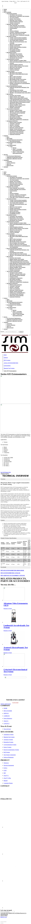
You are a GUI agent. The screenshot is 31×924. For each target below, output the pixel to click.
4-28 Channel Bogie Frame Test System (19, 99)
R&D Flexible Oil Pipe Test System (18, 79)
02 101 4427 (15, 702)
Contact (6, 166)
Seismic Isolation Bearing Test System (19, 65)
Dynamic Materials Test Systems (18, 27)
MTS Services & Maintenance (14, 156)
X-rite (11, 146)
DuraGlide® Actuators (15, 51)
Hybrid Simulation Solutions (16, 21)
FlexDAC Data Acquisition (16, 118)
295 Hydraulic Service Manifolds (17, 112)
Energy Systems (11, 71)
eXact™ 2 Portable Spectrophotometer (17, 150)
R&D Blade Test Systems (16, 72)
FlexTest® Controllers (15, 49)
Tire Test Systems (14, 17)
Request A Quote (5, 473)
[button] (15, 169)
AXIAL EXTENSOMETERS (11, 363)
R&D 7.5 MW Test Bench (16, 76)
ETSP (11, 143)
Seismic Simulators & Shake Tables (18, 60)
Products (6, 357)
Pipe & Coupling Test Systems (17, 80)
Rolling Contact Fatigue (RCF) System (19, 98)
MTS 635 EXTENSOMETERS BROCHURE (12, 570)
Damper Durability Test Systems (17, 104)
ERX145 (14, 147)
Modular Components (15, 22)
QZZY (8, 137)
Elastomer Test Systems (16, 20)
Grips (11, 29)
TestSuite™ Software (15, 123)
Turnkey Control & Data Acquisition (18, 37)
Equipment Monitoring (15, 134)
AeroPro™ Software (14, 125)
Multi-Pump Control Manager (17, 133)
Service (6, 154)
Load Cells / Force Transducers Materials (19, 35)
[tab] (15, 439)
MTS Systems (7, 12)
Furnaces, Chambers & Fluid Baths (18, 32)
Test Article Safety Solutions (17, 40)
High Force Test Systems (16, 44)
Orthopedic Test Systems (16, 53)
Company (6, 160)
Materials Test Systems (12, 24)
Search (2, 331)
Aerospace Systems (11, 36)
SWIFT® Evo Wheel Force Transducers (19, 119)
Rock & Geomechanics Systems (14, 86)
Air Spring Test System (15, 95)
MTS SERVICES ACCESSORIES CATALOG (13, 575)
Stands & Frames (14, 114)
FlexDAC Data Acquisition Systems (18, 47)
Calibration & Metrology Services (14, 157)
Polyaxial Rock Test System (16, 90)
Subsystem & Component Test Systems (19, 16)
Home (5, 9)
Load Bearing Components (16, 115)
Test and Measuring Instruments (14, 139)
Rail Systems (10, 94)
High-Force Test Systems (16, 67)
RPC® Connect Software (16, 122)
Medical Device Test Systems (17, 56)
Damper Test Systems (15, 18)
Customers (9, 161)
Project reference (11, 162)
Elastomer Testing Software (16, 127)
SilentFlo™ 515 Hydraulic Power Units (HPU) (20, 92)
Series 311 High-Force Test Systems (18, 82)
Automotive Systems (12, 13)
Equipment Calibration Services (14, 158)
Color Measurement (11, 145)
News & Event (10, 165)
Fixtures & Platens (14, 31)
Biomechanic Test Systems (16, 55)
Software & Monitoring (12, 121)
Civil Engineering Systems (13, 59)
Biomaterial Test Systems (16, 57)
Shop (5, 10)
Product (6, 135)
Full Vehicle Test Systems (16, 14)
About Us (9, 164)
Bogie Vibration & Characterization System (20, 100)
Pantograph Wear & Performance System (20, 102)
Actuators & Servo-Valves (16, 110)
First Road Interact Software (16, 131)
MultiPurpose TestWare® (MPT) (17, 130)
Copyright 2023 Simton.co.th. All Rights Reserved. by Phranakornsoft (13, 914)
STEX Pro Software (14, 69)
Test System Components (13, 108)
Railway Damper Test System (17, 96)
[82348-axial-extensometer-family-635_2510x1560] (15, 403)
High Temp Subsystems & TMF (17, 33)
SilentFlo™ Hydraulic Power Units (17, 111)
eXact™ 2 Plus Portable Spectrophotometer (18, 152)
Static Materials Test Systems (17, 25)
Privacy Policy (4, 915)
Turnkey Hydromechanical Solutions (18, 39)
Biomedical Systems (11, 52)
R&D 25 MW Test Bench (15, 78)
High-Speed (9, 138)
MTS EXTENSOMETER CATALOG (10, 573)
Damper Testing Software (16, 129)
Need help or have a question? (15, 699)
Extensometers (13, 28)
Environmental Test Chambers (14, 142)
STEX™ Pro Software (15, 126)
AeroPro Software (14, 48)
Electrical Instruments (15, 141)
